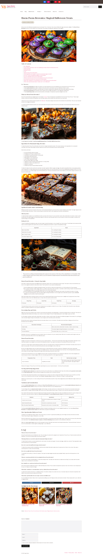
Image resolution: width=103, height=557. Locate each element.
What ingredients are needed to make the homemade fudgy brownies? (38, 74)
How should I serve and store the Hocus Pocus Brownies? (35, 79)
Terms (76, 552)
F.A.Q (25, 71)
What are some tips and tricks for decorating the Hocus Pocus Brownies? (38, 77)
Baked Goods (31, 11)
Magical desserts (50, 510)
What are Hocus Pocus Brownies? (30, 72)
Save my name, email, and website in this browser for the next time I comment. (38, 542)
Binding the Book (27, 70)
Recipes (39, 11)
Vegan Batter (11, 6)
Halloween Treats (27, 510)
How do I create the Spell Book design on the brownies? (35, 75)
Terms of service (47, 11)
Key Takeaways (27, 66)
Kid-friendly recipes (43, 510)
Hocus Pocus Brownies (35, 510)
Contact (66, 552)
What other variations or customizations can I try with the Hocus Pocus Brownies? (40, 80)
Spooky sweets (57, 510)
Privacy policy (71, 552)
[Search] (100, 7)
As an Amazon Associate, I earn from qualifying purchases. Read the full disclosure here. (41, 67)
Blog (26, 11)
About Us (55, 11)
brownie (45, 96)
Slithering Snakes (27, 68)
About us (80, 552)
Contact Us (61, 11)
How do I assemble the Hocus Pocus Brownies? (33, 76)
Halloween (43, 100)
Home (21, 11)
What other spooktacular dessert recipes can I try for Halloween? (37, 81)
